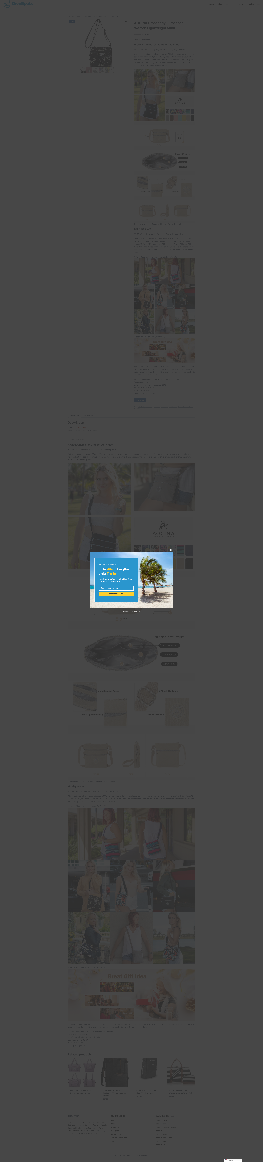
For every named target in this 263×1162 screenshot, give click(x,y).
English (230, 1160)
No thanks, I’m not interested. (131, 611)
